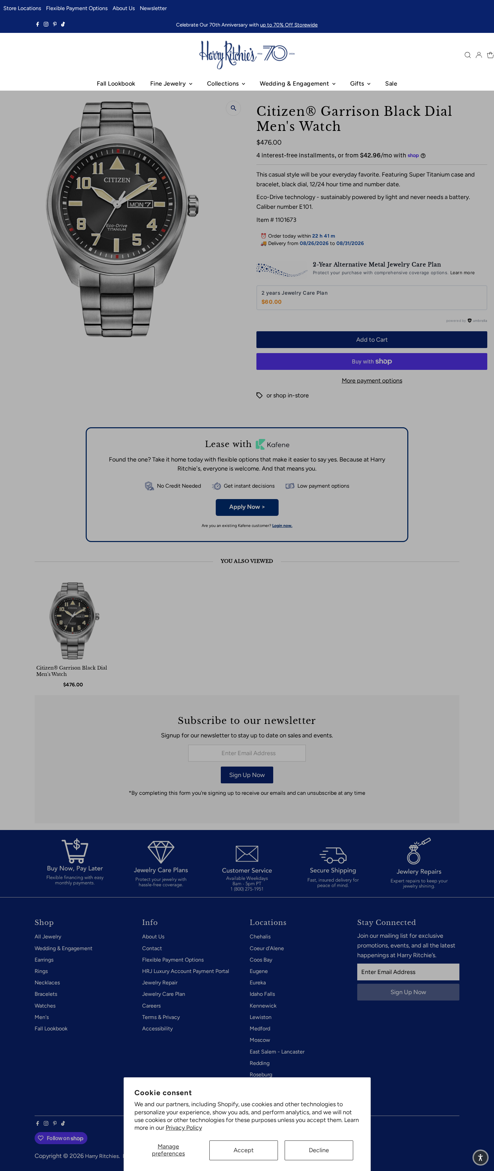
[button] (480, 1158)
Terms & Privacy (161, 1017)
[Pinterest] (54, 25)
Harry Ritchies (102, 1156)
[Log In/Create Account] (479, 55)
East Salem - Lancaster (277, 1051)
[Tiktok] (63, 25)
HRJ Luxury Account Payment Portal (185, 971)
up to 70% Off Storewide (289, 25)
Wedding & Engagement (295, 83)
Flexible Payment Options (77, 8)
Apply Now (247, 506)
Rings (41, 971)
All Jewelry (48, 936)
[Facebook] (38, 25)
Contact (152, 948)
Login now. (282, 525)
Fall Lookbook (116, 83)
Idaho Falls (262, 994)
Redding (260, 1063)
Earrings (44, 960)
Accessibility (157, 1028)
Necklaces (47, 982)
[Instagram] (46, 25)
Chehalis (260, 936)
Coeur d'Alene (267, 948)
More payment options (372, 380)
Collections (223, 83)
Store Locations (22, 8)
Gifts (358, 83)
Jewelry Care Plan (163, 994)
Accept (244, 1150)
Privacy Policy (184, 1127)
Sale (391, 83)
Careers (151, 1006)
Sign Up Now (247, 775)
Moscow (260, 1040)
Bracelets (46, 994)
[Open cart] (490, 55)
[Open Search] (468, 55)
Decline (319, 1150)
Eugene (259, 971)
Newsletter (153, 8)
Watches (45, 1006)
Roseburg (261, 1074)
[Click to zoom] (233, 108)
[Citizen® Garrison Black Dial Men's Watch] (74, 621)
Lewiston (261, 1017)
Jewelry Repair (159, 982)
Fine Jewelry (169, 83)
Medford (260, 1028)
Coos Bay (261, 960)
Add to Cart (372, 339)
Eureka (258, 982)
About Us (124, 8)
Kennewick (263, 1006)
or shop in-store (287, 395)
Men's (42, 1017)
